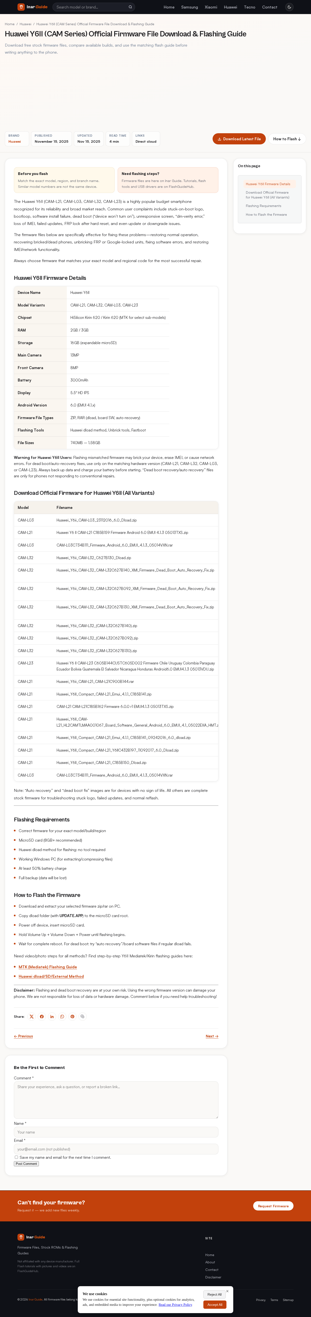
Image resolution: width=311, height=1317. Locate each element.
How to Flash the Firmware (266, 214)
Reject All (214, 1294)
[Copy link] (82, 1016)
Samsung (189, 7)
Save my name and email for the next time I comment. (65, 1157)
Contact (269, 7)
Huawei (230, 7)
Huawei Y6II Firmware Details (268, 184)
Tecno (249, 7)
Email (20, 1140)
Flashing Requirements (263, 206)
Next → (212, 1036)
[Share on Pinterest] (72, 1016)
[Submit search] (130, 7)
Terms (274, 1300)
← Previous (23, 1036)
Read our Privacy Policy (175, 1305)
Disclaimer (213, 1277)
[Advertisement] (155, 93)
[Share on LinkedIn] (52, 1016)
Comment (24, 1078)
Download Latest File (242, 138)
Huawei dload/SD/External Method (51, 976)
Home (169, 7)
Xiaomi (211, 7)
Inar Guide (35, 1299)
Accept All (214, 1305)
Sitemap (288, 1300)
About (210, 1262)
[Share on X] (31, 1016)
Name (20, 1123)
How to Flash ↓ (287, 138)
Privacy (261, 1300)
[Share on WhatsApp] (62, 1016)
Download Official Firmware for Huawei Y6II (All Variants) (267, 194)
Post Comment (26, 1164)
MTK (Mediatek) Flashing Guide (48, 966)
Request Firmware (273, 1206)
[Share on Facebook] (42, 1016)
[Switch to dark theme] (289, 7)
